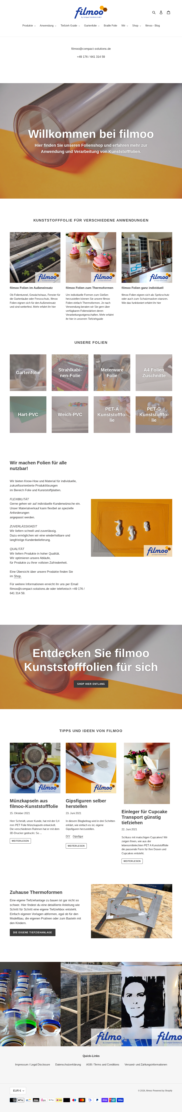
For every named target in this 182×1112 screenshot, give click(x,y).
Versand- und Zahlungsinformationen (146, 1064)
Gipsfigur (78, 836)
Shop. (18, 576)
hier (54, 306)
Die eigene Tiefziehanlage (32, 932)
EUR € (17, 1090)
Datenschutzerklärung (68, 1064)
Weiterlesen (20, 841)
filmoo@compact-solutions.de (91, 48)
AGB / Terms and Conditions (102, 1064)
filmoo (149, 1090)
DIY (68, 836)
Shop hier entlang (91, 684)
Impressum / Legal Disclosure (32, 1064)
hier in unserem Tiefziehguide (86, 318)
